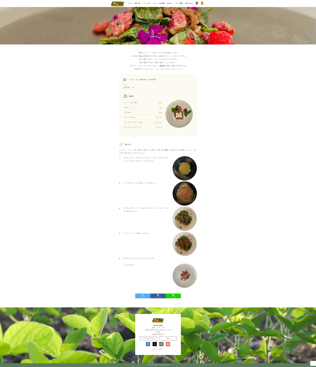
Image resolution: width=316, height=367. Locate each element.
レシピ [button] (155, 3)
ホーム (130, 3)
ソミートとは (146, 3)
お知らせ (169, 3)
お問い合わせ (189, 3)
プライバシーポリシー (158, 349)
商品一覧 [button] (137, 3)
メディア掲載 (179, 3)
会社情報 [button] (162, 3)
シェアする (143, 297)
